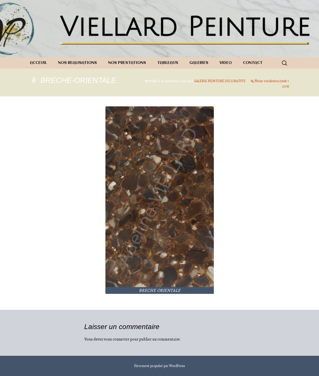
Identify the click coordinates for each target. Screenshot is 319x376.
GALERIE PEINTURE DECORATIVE (219, 81)
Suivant (278, 125)
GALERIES (198, 63)
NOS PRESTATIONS (127, 63)
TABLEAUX (167, 63)
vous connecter (116, 339)
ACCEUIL (38, 63)
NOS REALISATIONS (77, 63)
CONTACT (253, 63)
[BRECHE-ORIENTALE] (159, 196)
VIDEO (226, 63)
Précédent (43, 125)
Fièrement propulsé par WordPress (159, 366)
